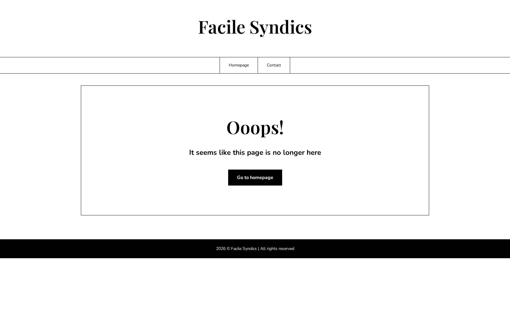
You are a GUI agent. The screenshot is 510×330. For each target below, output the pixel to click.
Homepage (239, 65)
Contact (274, 65)
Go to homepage (255, 177)
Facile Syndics (255, 26)
